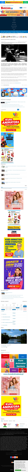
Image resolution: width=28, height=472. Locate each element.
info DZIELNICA (9, 32)
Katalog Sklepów (15, 437)
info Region (14, 32)
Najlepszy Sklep (4, 436)
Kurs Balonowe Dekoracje (23, 449)
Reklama (20, 429)
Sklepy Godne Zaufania (8, 436)
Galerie (14, 29)
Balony (14, 443)
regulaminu (16, 454)
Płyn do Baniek (7, 439)
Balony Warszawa (8, 443)
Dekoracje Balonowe (4, 448)
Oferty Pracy (21, 443)
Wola (11, 434)
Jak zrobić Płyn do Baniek (18, 446)
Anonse (1, 445)
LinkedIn (7, 85)
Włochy (9, 434)
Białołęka (7, 433)
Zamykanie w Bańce (7, 445)
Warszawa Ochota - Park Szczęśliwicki (6, 344)
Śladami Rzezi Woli (4, 314)
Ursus (0, 434)
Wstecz (1, 425)
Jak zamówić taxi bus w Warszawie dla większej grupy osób (12, 174)
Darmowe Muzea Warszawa (8, 292)
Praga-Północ (18, 433)
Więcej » (26, 185)
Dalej (26, 425)
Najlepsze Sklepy (21, 436)
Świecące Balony (24, 445)
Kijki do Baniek (3, 443)
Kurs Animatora (15, 439)
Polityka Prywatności (13, 429)
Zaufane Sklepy (3, 437)
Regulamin (17, 429)
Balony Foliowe (3, 445)
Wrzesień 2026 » (25, 311)
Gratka (15, 443)
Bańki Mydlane (13, 440)
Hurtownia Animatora (2, 449)
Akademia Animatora (8, 449)
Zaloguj (21, 7)
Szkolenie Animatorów (22, 440)
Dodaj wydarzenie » (25, 301)
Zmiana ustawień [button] (24, 470)
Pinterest (8, 85)
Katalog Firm (14, 17)
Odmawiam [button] (19, 470)
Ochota (13, 433)
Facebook (5, 85)
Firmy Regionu (4, 439)
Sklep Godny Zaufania (24, 437)
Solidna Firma (18, 439)
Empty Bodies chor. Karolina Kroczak (6, 319)
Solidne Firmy (10, 439)
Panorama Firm (11, 443)
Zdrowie (3, 32)
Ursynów (2, 434)
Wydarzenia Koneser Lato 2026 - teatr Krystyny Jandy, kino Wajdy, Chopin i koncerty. (10, 104)
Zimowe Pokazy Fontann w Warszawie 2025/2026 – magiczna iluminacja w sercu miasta (11, 296)
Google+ (6, 85)
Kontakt (7, 429)
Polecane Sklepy (15, 436)
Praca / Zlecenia (14, 24)
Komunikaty (6, 32)
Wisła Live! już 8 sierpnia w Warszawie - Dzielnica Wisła (7, 298)
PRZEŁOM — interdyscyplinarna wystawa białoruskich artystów (8, 322)
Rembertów (21, 433)
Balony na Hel (11, 446)
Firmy (21, 445)
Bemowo (5, 433)
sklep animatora (10, 440)
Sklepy (13, 437)
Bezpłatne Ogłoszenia (22, 439)
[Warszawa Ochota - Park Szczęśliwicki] (14, 336)
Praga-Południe (15, 433)
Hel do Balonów (3, 446)
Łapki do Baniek (24, 443)
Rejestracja (25, 7)
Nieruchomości (14, 22)
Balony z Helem (15, 445)
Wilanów (8, 434)
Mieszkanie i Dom (22, 32)
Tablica (5, 443)
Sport (1, 32)
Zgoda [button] (16, 470)
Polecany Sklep (12, 436)
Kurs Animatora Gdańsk (11, 445)
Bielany (9, 433)
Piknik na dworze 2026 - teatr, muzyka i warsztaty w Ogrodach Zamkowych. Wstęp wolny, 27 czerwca (12, 105)
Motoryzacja (18, 32)
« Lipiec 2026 (2, 311)
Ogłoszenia (12, 439)
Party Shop (18, 442)
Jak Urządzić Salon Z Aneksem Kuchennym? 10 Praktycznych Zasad (13, 178)
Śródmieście (24, 433)
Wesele (22, 446)
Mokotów (11, 433)
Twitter (4, 85)
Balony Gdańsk (24, 442)
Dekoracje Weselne (14, 446)
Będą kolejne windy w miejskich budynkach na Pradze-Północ (12, 182)
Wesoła (6, 434)
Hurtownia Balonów (15, 442)
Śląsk (27, 436)
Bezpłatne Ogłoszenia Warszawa (5, 440)
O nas (9, 429)
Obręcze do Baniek (18, 443)
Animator (1, 448)
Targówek (26, 433)
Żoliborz (13, 434)
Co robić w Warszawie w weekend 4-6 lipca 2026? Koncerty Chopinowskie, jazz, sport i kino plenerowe (13, 297)
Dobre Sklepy (18, 436)
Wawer (4, 434)
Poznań (1, 437)
